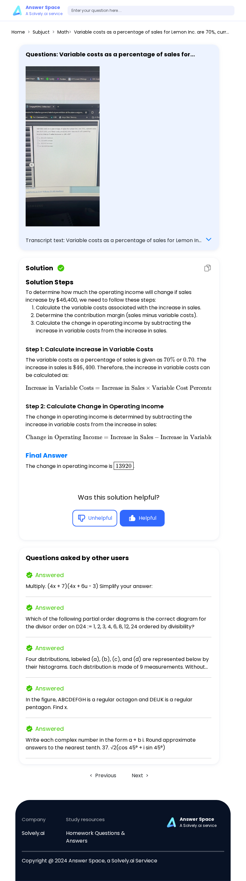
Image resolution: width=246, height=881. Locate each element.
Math (63, 32)
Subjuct (41, 32)
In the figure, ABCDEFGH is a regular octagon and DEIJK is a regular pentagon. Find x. (109, 703)
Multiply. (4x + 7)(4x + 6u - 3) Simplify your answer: (89, 586)
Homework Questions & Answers (95, 836)
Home (18, 32)
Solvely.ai (33, 833)
